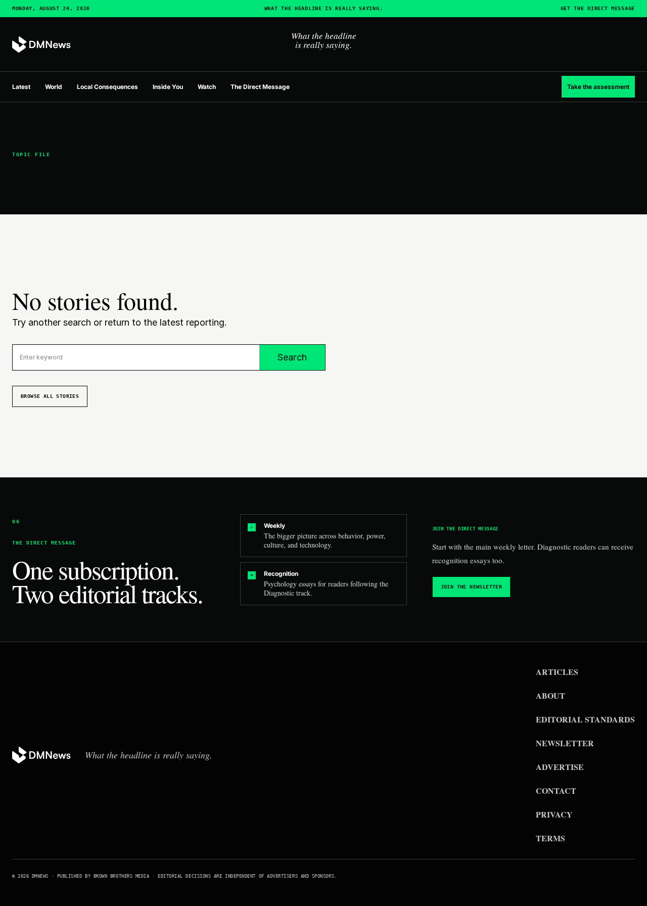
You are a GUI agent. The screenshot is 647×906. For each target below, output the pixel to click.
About (550, 695)
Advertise (560, 767)
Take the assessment (598, 86)
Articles (557, 671)
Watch (207, 86)
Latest (21, 86)
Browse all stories (50, 396)
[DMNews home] (41, 44)
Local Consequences (107, 86)
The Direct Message (260, 86)
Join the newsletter (471, 587)
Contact (556, 790)
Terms (550, 838)
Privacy (554, 814)
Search (292, 357)
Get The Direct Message (598, 8)
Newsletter (565, 743)
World (53, 86)
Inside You (168, 86)
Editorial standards (585, 719)
